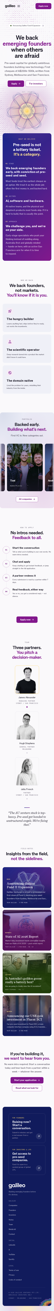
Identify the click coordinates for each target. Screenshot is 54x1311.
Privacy (11, 1275)
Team (11, 1224)
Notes (11, 1220)
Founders (12, 1210)
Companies (13, 1205)
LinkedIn (12, 1245)
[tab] (27, 686)
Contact (12, 1234)
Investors (12, 1215)
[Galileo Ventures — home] (10, 6)
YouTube (12, 1254)
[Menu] (18, 6)
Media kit (12, 1229)
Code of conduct (15, 1280)
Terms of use (14, 1270)
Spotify (11, 1259)
